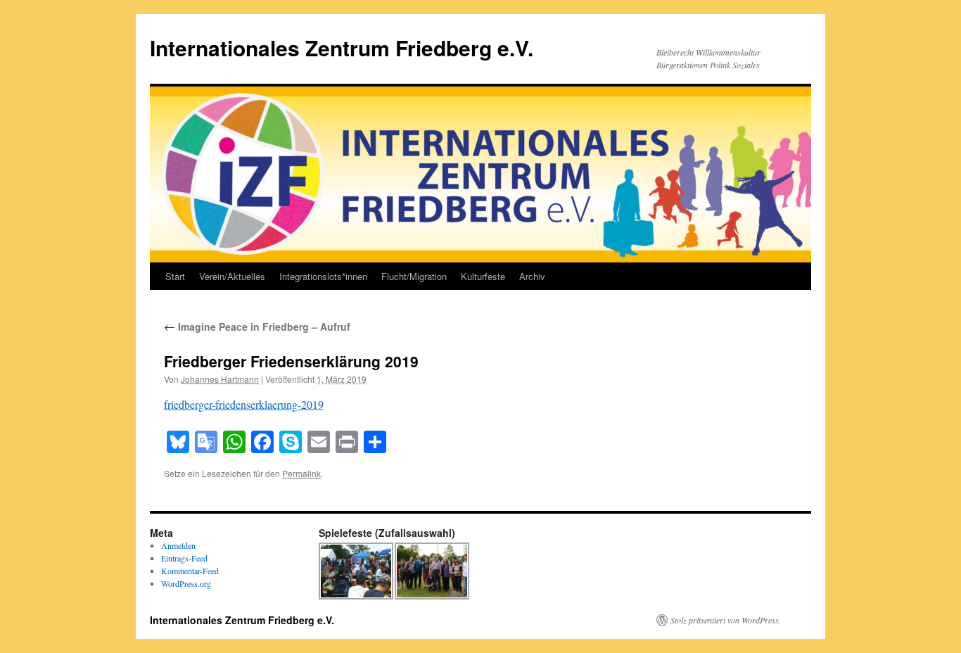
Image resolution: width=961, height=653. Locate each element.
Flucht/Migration (414, 276)
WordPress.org (186, 583)
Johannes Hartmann (220, 379)
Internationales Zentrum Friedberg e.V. (341, 47)
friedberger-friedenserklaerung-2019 (244, 404)
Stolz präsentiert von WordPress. (725, 620)
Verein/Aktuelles (232, 276)
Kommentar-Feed (190, 570)
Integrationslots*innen (323, 276)
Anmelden (178, 545)
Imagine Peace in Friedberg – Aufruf (257, 326)
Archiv (532, 276)
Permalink (301, 473)
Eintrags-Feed (184, 558)
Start (175, 276)
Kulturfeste (483, 276)
